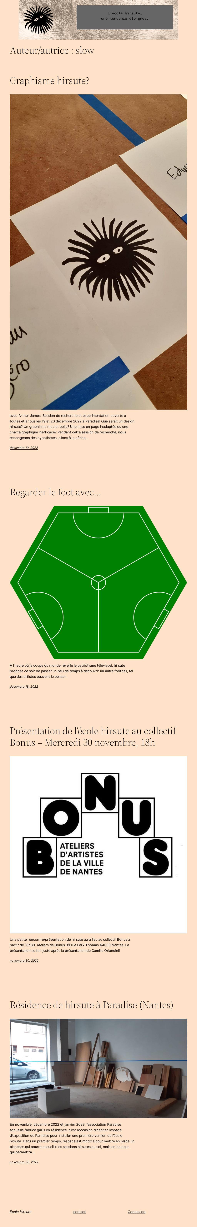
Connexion (136, 1212)
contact (79, 1212)
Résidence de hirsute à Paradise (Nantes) (92, 1004)
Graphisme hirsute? (49, 80)
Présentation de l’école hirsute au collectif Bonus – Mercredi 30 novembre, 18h (93, 736)
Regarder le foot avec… (55, 492)
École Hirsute (21, 1212)
